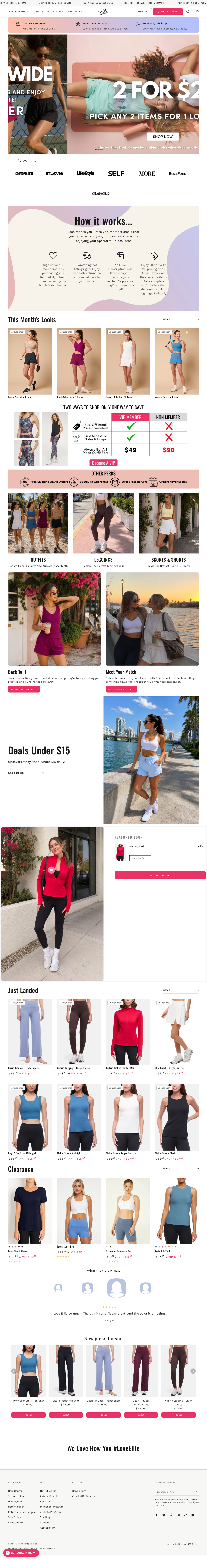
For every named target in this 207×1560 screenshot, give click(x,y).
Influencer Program (52, 1506)
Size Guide (14, 1517)
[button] (188, 11)
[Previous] (38, 1288)
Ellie (18, 1544)
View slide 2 (108, 147)
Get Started (169, 11)
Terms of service (47, 1548)
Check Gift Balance (83, 1496)
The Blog (45, 1517)
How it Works (48, 1490)
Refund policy (14, 1548)
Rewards (45, 1501)
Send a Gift (79, 1490)
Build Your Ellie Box (121, 689)
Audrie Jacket (136, 846)
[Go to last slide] (13, 1371)
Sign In (142, 11)
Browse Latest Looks (24, 689)
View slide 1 (99, 147)
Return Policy (16, 1506)
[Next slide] (193, 1371)
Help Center (15, 1490)
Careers (44, 1522)
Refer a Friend (48, 1496)
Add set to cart (160, 875)
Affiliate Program (50, 1511)
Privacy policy (30, 1548)
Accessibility (47, 1527)
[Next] (169, 1288)
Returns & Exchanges (21, 1511)
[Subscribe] (197, 1491)
